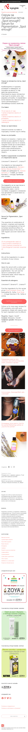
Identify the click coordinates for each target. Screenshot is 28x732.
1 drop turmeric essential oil (11, 243)
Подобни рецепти (14, 330)
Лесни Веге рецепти (6, 541)
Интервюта (4, 545)
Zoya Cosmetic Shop (13, 290)
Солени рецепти (5, 554)
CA (12, 729)
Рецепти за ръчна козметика (9, 12)
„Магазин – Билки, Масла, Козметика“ (13, 168)
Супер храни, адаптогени (7, 556)
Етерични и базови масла (7, 562)
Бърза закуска (4, 543)
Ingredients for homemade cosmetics (14, 301)
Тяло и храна (4, 558)
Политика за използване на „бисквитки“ (10, 708)
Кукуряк (5, 34)
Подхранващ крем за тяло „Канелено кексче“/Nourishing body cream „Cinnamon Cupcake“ (12, 360)
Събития (3, 548)
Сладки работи (5, 552)
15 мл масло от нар (8, 111)
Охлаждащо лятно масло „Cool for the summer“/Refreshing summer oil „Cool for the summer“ (12, 425)
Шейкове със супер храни (7, 560)
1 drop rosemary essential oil (11, 245)
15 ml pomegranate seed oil (11, 241)
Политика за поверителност (8, 706)
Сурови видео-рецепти (7, 539)
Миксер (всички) (5, 537)
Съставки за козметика (14, 181)
